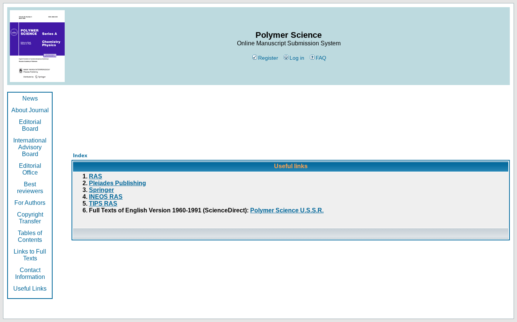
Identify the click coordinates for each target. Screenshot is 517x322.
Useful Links (30, 288)
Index (80, 155)
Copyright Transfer (30, 217)
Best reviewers (30, 187)
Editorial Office (30, 169)
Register (268, 58)
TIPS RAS (103, 203)
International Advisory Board (30, 147)
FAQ (321, 58)
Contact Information (30, 273)
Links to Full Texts (30, 255)
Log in (297, 58)
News (30, 98)
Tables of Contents (30, 236)
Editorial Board (30, 125)
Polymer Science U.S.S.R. (287, 210)
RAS (95, 176)
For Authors (29, 203)
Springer (101, 190)
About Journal (30, 110)
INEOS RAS (106, 197)
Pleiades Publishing (117, 183)
